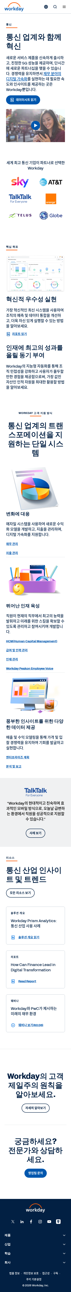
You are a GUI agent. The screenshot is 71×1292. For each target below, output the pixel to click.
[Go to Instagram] (40, 1221)
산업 (8, 1244)
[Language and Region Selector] (46, 6)
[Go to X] (12, 1221)
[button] (35, 125)
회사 (8, 1262)
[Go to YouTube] (49, 1221)
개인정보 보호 (31, 1273)
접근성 (46, 1273)
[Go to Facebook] (31, 1221)
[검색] (55, 6)
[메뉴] (64, 6)
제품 (8, 1235)
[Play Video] (35, 125)
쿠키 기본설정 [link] (33, 1279)
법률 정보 (14, 1273)
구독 (55, 1273)
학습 (8, 1253)
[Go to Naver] (58, 1221)
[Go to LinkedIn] (22, 1221)
